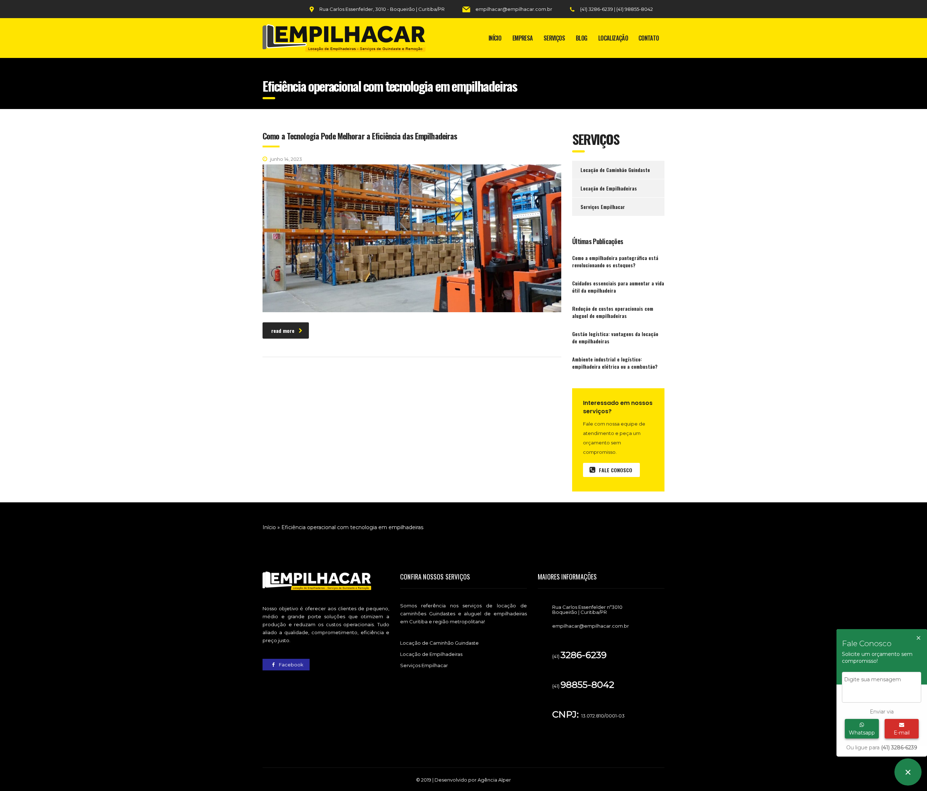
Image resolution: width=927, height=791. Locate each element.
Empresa (522, 38)
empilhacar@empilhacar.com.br (513, 9)
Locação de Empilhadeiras (608, 188)
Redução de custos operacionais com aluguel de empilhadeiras (612, 312)
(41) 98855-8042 (634, 9)
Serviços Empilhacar (602, 206)
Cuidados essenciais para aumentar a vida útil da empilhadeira (618, 287)
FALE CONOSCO (615, 470)
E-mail (902, 732)
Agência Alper (494, 780)
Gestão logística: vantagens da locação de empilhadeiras (615, 337)
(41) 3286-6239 (597, 9)
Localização (613, 38)
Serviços (554, 38)
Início (494, 38)
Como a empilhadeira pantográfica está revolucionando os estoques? (615, 261)
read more (282, 330)
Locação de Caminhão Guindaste (615, 169)
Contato (648, 38)
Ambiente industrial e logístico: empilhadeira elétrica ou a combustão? (615, 363)
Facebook (290, 664)
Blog (581, 38)
